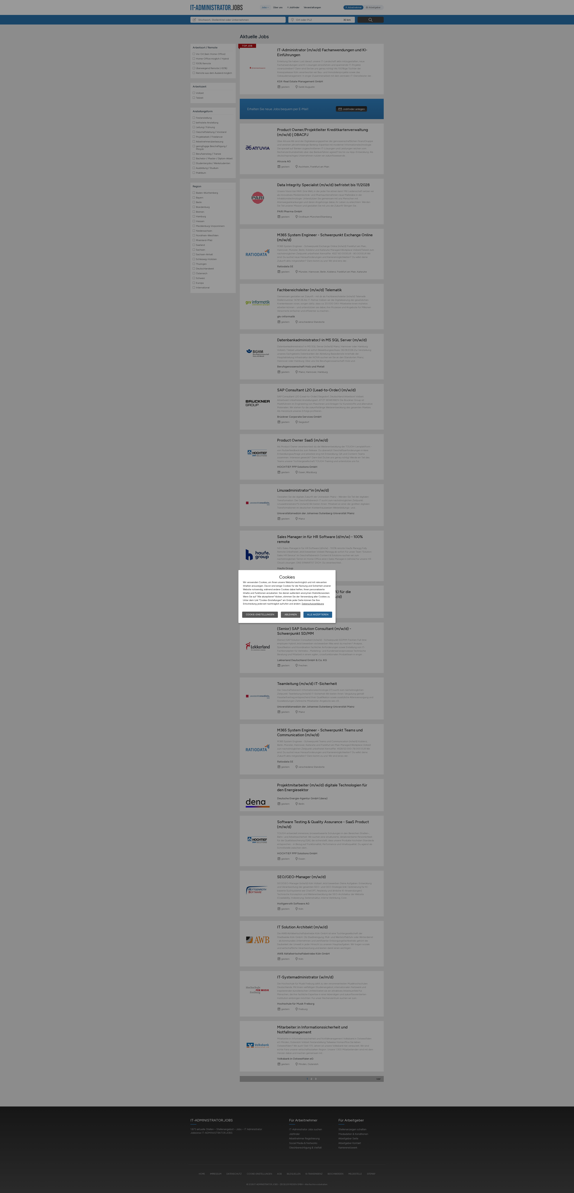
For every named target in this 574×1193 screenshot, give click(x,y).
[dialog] (287, 596)
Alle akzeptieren (317, 614)
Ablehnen (291, 614)
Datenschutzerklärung (313, 603)
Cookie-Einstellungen (260, 614)
